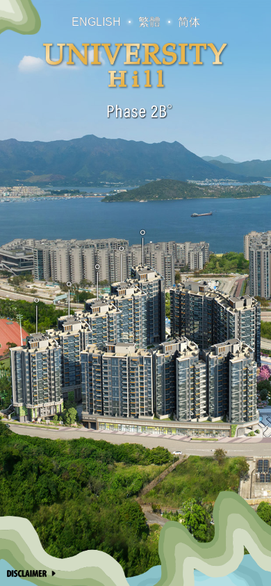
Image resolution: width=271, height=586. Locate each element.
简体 (189, 22)
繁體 (149, 22)
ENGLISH (96, 22)
